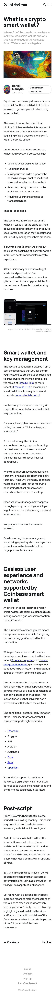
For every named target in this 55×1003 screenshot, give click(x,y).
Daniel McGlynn (15, 4)
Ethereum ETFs (21, 387)
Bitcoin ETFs (26, 383)
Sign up (27, 978)
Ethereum (12, 731)
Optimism (12, 767)
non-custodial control (27, 395)
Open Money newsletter (36, 89)
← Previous (11, 942)
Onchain (27, 973)
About (27, 969)
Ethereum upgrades (22, 660)
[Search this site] (44, 4)
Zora (10, 757)
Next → (47, 942)
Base (10, 762)
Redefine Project (27, 983)
